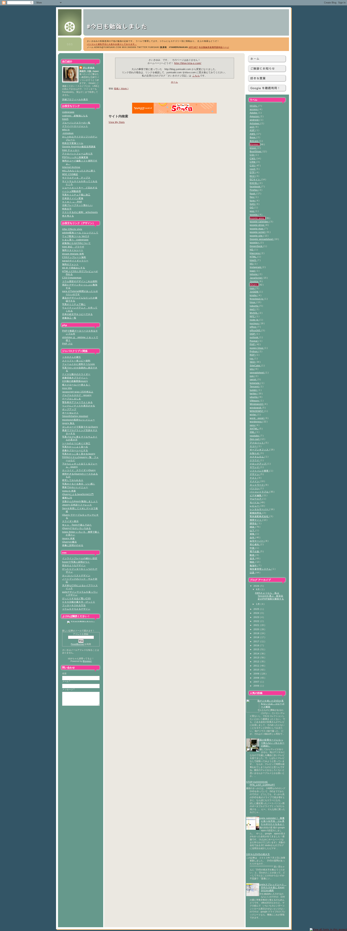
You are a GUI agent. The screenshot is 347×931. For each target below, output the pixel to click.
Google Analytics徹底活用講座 (79, 146)
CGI (252, 155)
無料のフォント (70, 264)
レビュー (255, 506)
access (254, 109)
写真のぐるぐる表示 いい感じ (78, 484)
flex (252, 197)
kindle (254, 295)
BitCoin (254, 141)
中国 (252, 548)
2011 (257, 665)
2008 (257, 678)
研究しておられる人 (72, 480)
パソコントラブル (259, 492)
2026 (257, 586)
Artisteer (255, 123)
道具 (252, 558)
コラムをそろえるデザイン (76, 609)
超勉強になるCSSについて (76, 243)
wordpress (256, 421)
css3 (253, 169)
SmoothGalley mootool (75, 416)
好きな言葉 (258, 78)
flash (253, 193)
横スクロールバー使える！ (76, 385)
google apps (257, 218)
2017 (257, 641)
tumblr (254, 390)
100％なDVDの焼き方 (258, 854)
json (252, 288)
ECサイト (255, 179)
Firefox (254, 190)
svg (252, 376)
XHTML (254, 428)
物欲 (252, 562)
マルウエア (256, 499)
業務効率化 (256, 513)
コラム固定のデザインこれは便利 (79, 281)
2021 (257, 625)
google (254, 214)
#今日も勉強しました (120, 26)
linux (253, 302)
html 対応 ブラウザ (73, 247)
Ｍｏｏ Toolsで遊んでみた (77, 525)
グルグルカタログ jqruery (76, 395)
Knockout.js (257, 299)
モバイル (255, 502)
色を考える (68, 216)
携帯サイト (256, 520)
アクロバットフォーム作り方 (77, 153)
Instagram (256, 267)
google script (257, 232)
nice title (67, 388)
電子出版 (255, 551)
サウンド (255, 467)
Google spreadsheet (262, 239)
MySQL (254, 313)
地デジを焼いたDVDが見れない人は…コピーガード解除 (270, 704)
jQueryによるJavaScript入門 (78, 494)
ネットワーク (257, 485)
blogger (255, 144)
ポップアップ (69, 409)
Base (253, 137)
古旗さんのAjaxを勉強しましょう (80, 501)
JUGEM (254, 292)
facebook (255, 186)
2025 (257, 609)
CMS (253, 158)
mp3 (252, 309)
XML (253, 432)
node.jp (254, 320)
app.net (193, 47)
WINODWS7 (257, 411)
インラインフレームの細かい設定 (79, 558)
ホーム (255, 59)
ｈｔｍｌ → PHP (72, 202)
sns (252, 369)
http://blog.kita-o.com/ (187, 63)
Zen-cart (255, 439)
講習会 (254, 523)
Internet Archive (71, 167)
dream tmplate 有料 (73, 254)
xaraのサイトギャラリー (75, 260)
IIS (252, 264)
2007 (257, 682)
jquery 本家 (68, 538)
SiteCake (255, 365)
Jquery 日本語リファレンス (77, 505)
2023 (257, 617)
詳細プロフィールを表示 (75, 99)
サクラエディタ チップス (76, 177)
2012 (257, 661)
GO (252, 207)
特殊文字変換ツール (72, 143)
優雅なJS (67, 498)
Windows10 (257, 404)
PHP (253, 344)
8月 (258, 589)
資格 (252, 534)
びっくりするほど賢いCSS (76, 598)
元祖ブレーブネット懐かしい (77, 205)
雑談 (252, 527)
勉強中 (254, 565)
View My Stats (117, 122)
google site (256, 236)
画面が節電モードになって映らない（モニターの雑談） (270, 743)
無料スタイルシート (72, 250)
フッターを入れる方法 (74, 605)
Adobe (254, 113)
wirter (253, 414)
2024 (257, 613)
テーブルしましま (71, 398)
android (254, 120)
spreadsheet (257, 372)
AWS (253, 134)
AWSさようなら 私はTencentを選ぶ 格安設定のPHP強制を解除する (269, 596)
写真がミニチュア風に (74, 304)
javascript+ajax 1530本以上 (77, 392)
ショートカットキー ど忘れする (79, 187)
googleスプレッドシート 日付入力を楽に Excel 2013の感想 (271, 887)
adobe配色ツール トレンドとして (80, 232)
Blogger (87, 661)
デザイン (255, 474)
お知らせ (255, 453)
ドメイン (255, 481)
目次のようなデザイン (74, 565)
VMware (255, 400)
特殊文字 (67, 209)
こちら (196, 75)
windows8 (256, 407)
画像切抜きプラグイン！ (75, 377)
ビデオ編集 (256, 495)
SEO (253, 362)
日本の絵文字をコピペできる (77, 314)
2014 (257, 653)
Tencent (255, 386)
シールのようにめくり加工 (76, 443)
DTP (252, 172)
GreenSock (256, 246)
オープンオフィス (259, 449)
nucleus (255, 323)
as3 (252, 127)
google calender (259, 221)
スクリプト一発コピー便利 (76, 360)
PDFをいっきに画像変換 (75, 157)
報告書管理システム (261, 569)
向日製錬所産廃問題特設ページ (214, 47)
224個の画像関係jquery (75, 381)
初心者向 (255, 544)
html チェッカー (71, 150)
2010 (257, 669)
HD (252, 249)
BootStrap (256, 151)
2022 (257, 621)
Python (254, 351)
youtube (255, 435)
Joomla (254, 281)
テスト (254, 478)
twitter (254, 393)
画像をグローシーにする (75, 450)
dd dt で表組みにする (73, 268)
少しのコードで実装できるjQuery (80, 427)
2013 (257, 657)
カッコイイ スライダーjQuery (79, 470)
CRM (253, 162)
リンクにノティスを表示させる (78, 405)
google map (257, 228)
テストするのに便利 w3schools (80, 212)
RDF (253, 355)
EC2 (252, 176)
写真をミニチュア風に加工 (76, 194)
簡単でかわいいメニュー (75, 487)
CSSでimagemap (72, 277)
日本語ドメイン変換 (72, 198)
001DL (254, 106)
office (253, 327)
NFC (253, 316)
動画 (252, 555)
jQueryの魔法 (69, 542)
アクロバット (257, 443)
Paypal (254, 341)
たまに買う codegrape (75, 239)
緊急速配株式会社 (259, 516)
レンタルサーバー (259, 509)
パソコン (255, 488)
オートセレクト (70, 413)
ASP (252, 130)
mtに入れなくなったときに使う (78, 170)
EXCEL (254, 183)
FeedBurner (77, 644)
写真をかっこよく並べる (75, 447)
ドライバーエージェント (75, 126)
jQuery (254, 285)
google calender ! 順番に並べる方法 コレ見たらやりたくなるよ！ (271, 821)
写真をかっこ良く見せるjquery (78, 454)
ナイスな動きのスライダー (76, 374)
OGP (253, 334)
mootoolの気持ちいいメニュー (78, 420)
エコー (254, 446)
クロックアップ (258, 464)
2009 (257, 673)
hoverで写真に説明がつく (76, 562)
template (255, 383)
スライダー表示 (70, 521)
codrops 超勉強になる (75, 115)
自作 (252, 537)
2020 (257, 629)
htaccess (255, 253)
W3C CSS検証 (70, 174)
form (253, 200)
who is (66, 129)
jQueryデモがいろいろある (76, 528)
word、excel (257, 418)
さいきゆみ (89, 67)
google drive (257, 225)
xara (253, 425)
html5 (65, 119)
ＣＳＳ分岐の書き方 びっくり (78, 602)
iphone (254, 274)
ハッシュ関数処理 (71, 191)
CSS (253, 165)
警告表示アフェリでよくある (77, 402)
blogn (253, 148)
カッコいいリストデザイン (76, 575)
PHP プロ (67, 343)
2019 (257, 633)
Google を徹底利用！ (265, 88)
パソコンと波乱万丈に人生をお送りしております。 (112, 44)
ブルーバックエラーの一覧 (76, 123)
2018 (257, 637)
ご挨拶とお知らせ (262, 68)
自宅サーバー (257, 541)
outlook (254, 337)
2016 (257, 645)
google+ (255, 242)
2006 (257, 686)
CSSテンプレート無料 (74, 257)
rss (252, 358)
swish (253, 379)
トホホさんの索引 (71, 357)
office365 (255, 330)
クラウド (255, 460)
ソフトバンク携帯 (259, 471)
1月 (258, 604)
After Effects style (72, 229)
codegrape (68, 112)
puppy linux (257, 348)
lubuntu (254, 306)
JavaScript (256, 278)
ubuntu (254, 397)
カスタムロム (257, 456)
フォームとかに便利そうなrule (78, 364)
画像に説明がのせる (72, 545)
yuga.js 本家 (69, 491)
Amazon (255, 116)
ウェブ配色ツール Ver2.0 (75, 236)
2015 (257, 649)
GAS (253, 204)
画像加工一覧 (69, 318)
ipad (253, 271)
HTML (253, 256)
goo (252, 211)
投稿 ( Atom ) (121, 88)
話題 (252, 572)
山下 (252, 530)
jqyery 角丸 (68, 423)
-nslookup (68, 133)
